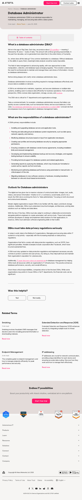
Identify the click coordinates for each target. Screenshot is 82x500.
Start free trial (51, 3)
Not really (36, 298)
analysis (59, 93)
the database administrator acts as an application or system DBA (36, 107)
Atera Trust (31, 480)
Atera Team (21, 24)
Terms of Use (20, 480)
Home (10, 9)
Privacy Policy (7, 480)
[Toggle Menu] (78, 3)
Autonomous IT (7, 425)
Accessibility (48, 480)
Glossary (16, 9)
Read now (6, 339)
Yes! (17, 298)
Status (40, 480)
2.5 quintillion (54, 49)
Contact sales (69, 3)
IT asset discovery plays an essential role (31, 260)
